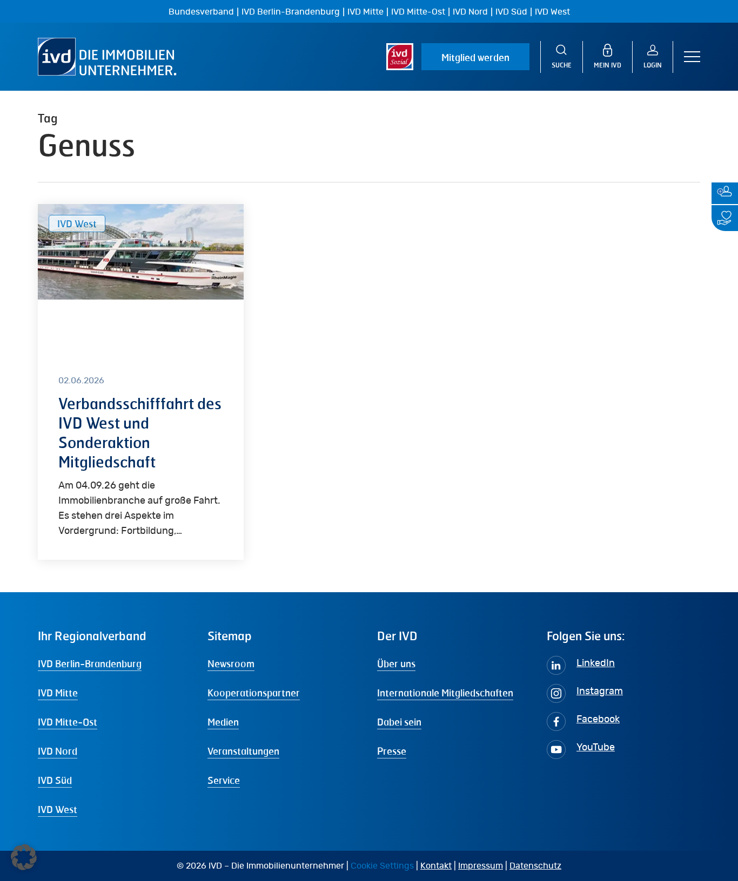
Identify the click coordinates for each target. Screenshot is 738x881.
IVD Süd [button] (55, 780)
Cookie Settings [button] (382, 866)
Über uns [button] (396, 663)
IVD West (552, 12)
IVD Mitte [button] (58, 693)
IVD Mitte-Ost (418, 12)
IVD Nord (470, 12)
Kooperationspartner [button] (253, 693)
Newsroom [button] (230, 663)
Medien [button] (223, 722)
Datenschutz (535, 866)
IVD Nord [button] (57, 751)
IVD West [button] (57, 809)
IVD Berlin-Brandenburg (290, 12)
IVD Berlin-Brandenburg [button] (90, 663)
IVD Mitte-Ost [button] (67, 722)
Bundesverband (201, 12)
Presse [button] (391, 751)
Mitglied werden (475, 57)
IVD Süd (511, 12)
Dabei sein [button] (399, 722)
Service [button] (223, 780)
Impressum (480, 866)
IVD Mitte (365, 12)
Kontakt (436, 866)
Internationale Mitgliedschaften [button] (445, 693)
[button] (692, 57)
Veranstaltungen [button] (243, 751)
